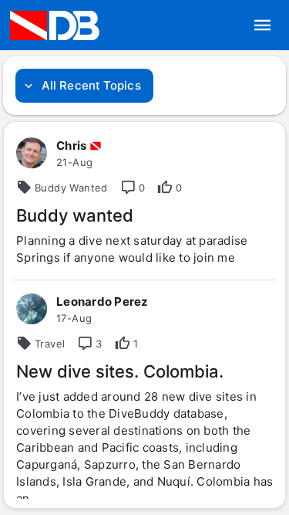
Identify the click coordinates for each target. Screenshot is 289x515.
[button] (263, 25)
